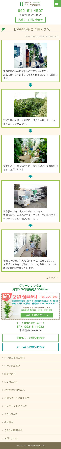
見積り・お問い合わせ (30, 19)
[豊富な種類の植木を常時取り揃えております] (30, 104)
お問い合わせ (11, 438)
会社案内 (8, 422)
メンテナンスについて (15, 406)
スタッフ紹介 (11, 414)
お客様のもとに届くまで (16, 398)
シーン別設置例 (12, 365)
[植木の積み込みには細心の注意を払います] (30, 55)
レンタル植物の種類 (14, 357)
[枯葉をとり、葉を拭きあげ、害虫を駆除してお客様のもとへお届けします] (30, 150)
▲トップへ (51, 278)
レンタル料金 (11, 382)
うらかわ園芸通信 (13, 430)
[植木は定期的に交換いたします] (30, 245)
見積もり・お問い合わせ (30, 337)
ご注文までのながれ (14, 390)
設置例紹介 (10, 374)
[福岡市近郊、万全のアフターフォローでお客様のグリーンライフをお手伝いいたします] (30, 196)
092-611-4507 (34, 323)
